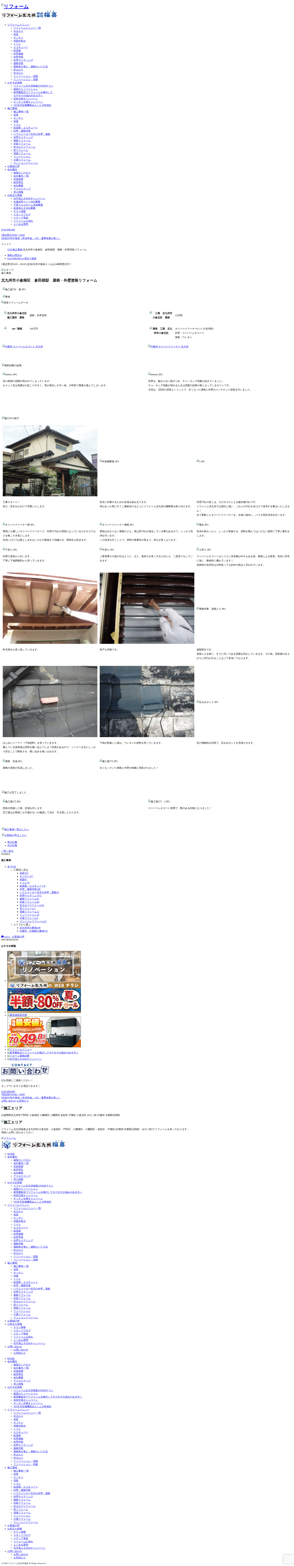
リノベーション (22, 156)
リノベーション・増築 (25, 76)
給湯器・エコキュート (25, 127)
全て (11, 866)
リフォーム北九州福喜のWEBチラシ (33, 86)
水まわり (18, 31)
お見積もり (19, 1353)
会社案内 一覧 (21, 176)
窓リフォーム (20, 150)
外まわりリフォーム (24, 147)
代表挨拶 (18, 179)
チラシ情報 (19, 211)
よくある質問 (20, 224)
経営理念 (18, 182)
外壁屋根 (18, 53)
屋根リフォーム (22, 140)
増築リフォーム (22, 153)
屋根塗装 (18, 63)
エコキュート (20, 47)
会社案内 (12, 169)
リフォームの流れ (23, 221)
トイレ (17, 44)
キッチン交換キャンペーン (28, 102)
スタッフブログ (22, 214)
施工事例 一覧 (21, 111)
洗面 (15, 121)
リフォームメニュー (18, 24)
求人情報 (18, 192)
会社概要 (18, 185)
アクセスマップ (22, 188)
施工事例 (12, 108)
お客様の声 (13, 166)
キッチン (18, 37)
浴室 (15, 34)
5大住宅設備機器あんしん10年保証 (32, 105)
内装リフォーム (22, 143)
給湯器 (17, 50)
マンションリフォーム (25, 163)
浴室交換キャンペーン (25, 98)
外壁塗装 (18, 57)
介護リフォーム (22, 160)
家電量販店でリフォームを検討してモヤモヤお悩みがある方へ (47, 1192)
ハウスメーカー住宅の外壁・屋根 (31, 134)
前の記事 (12, 842)
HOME (11, 1154)
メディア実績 (20, 217)
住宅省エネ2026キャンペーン (29, 198)
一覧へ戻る (7, 851)
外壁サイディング (23, 60)
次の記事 (12, 845)
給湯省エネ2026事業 (24, 208)
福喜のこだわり (22, 172)
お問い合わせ (14, 1346)
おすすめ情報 (14, 82)
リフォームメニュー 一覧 (27, 28)
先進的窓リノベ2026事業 (26, 201)
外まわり (18, 69)
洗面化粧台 (19, 41)
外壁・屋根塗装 (22, 131)
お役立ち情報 (14, 195)
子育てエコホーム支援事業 (28, 205)
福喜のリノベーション (25, 89)
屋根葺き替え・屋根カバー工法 (30, 66)
